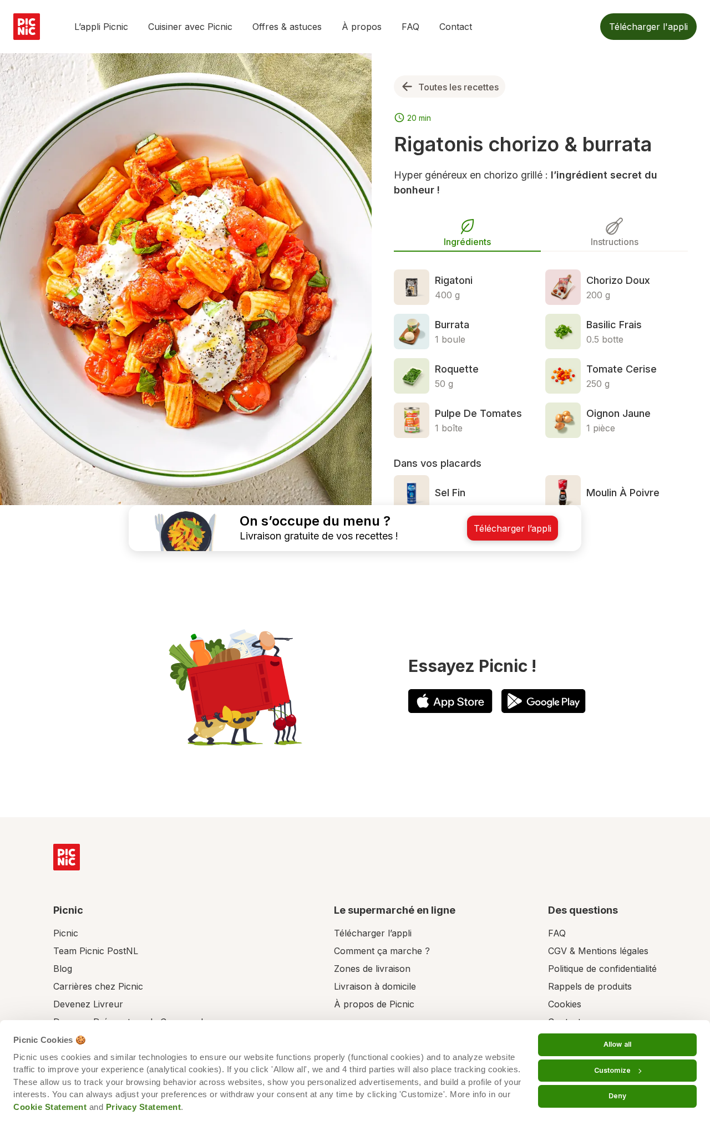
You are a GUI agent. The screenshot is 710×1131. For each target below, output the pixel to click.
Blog (62, 968)
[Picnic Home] (66, 857)
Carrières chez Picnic (98, 986)
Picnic (65, 933)
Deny (617, 1096)
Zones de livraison (372, 968)
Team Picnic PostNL (95, 950)
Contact (455, 26)
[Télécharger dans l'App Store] (450, 701)
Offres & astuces (287, 26)
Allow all (617, 1044)
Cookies (564, 1004)
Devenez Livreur (88, 1004)
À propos (362, 26)
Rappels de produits (590, 986)
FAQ (410, 26)
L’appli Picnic (101, 26)
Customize (612, 1070)
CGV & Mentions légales (598, 950)
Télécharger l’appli (373, 933)
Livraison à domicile (375, 986)
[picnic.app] (26, 26)
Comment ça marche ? (382, 950)
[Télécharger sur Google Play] (543, 701)
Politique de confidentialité (602, 968)
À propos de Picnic (374, 1004)
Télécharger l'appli (648, 26)
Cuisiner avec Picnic (190, 26)
